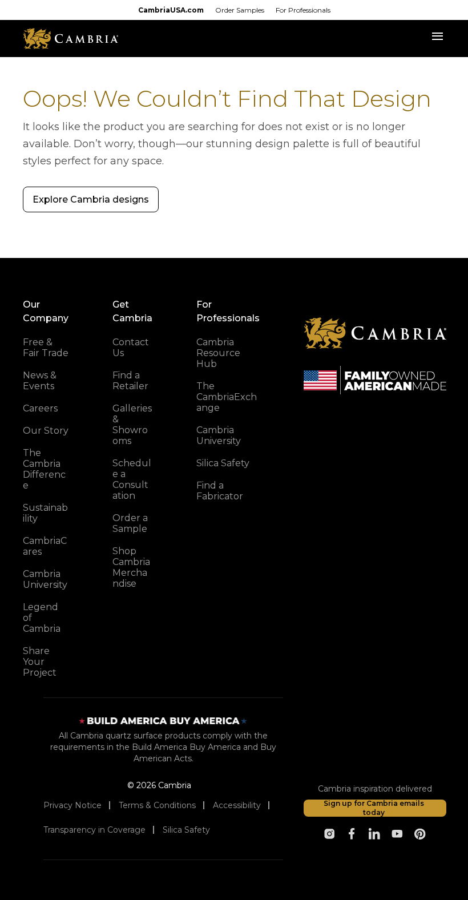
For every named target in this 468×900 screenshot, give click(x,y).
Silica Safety (222, 463)
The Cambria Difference (44, 469)
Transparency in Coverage (94, 830)
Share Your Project (40, 661)
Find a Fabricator (219, 491)
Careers (40, 408)
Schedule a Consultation (131, 479)
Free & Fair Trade (45, 347)
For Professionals (303, 10)
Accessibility (237, 805)
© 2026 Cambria (159, 785)
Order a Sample (130, 523)
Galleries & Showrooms (132, 424)
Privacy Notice (72, 805)
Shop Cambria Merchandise (131, 567)
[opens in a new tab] (329, 834)
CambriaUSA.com (171, 10)
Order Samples (239, 10)
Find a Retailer (130, 381)
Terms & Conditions (157, 805)
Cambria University (45, 579)
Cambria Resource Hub (218, 353)
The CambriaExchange (226, 397)
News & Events (40, 381)
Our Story (45, 430)
